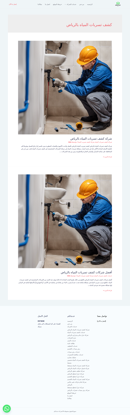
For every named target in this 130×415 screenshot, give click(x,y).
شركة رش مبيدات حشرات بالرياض (78, 390)
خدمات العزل (71, 341)
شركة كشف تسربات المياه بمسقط (78, 366)
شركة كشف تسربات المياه (103, 142)
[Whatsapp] (7, 409)
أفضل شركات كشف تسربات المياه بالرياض (86, 272)
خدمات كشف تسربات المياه (103, 276)
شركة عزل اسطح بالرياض (75, 374)
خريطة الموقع (57, 4)
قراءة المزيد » (107, 157)
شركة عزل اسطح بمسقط (75, 387)
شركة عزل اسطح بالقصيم (75, 376)
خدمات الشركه (71, 4)
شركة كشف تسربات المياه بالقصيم (78, 379)
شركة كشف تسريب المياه (86, 142)
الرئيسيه (89, 4)
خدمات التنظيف (72, 346)
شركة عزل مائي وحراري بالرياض (77, 335)
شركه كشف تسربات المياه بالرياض (91, 138)
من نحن (81, 4)
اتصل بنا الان (101, 321)
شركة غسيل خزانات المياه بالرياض (78, 368)
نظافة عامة (71, 343)
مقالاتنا (40, 4)
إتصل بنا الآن (13, 4)
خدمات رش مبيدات (73, 352)
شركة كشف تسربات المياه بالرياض (78, 330)
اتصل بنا (47, 4)
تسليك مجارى (71, 357)
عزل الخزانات (71, 338)
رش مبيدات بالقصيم (73, 349)
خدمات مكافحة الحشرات (75, 355)
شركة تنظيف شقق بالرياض (76, 371)
